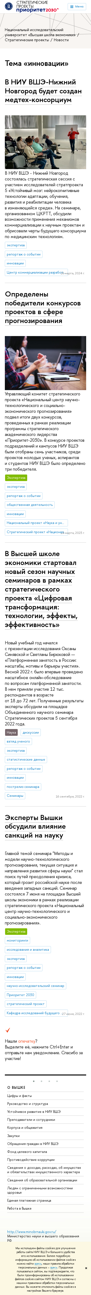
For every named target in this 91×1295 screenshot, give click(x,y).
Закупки (13, 1135)
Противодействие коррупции (31, 1159)
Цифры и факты (19, 1095)
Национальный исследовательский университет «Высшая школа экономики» (41, 32)
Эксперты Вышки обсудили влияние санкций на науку (35, 826)
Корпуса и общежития (24, 1127)
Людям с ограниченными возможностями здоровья (40, 1190)
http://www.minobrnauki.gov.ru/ (31, 1231)
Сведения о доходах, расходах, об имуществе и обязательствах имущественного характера (44, 1169)
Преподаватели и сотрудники (31, 1119)
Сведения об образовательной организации (42, 1180)
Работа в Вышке (19, 1208)
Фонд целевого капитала (27, 1151)
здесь (37, 1264)
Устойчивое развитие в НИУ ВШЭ (34, 1111)
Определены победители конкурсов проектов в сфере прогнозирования (43, 307)
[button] (34, 1081)
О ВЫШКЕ (16, 1087)
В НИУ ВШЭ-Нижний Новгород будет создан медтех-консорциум (43, 90)
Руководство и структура (27, 1103)
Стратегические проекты (32, 4)
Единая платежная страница (29, 1200)
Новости (61, 39)
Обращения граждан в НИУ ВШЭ (32, 1143)
